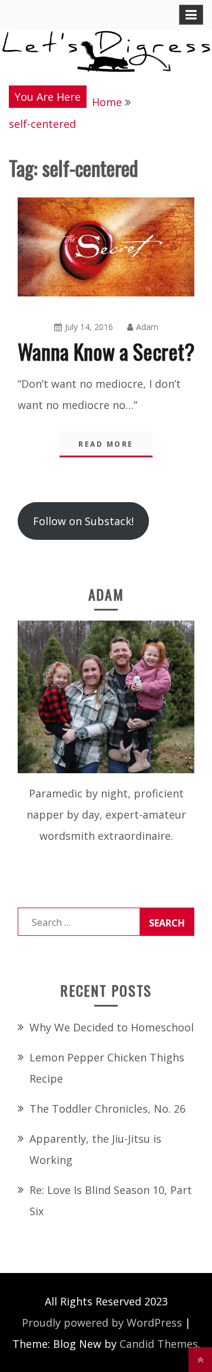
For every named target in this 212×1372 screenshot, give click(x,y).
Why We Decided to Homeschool (111, 1027)
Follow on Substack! (83, 521)
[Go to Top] (200, 1359)
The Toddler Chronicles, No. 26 (107, 1108)
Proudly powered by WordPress (102, 1322)
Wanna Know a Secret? (106, 351)
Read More (106, 444)
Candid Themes (159, 1344)
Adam (147, 326)
